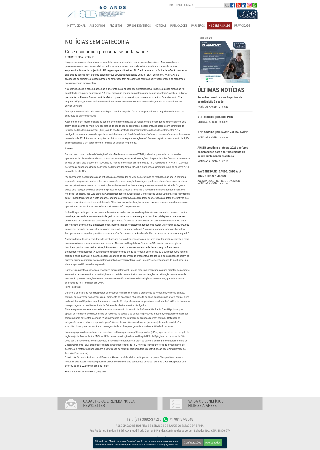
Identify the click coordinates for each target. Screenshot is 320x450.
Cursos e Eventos (138, 25)
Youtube (238, 5)
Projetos (116, 25)
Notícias (160, 25)
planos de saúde (87, 115)
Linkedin (243, 5)
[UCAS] (247, 14)
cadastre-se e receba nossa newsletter (109, 403)
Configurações (192, 442)
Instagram (249, 5)
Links (179, 5)
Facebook (232, 5)
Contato (188, 5)
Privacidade (242, 25)
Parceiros (198, 25)
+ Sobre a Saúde (219, 25)
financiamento (169, 97)
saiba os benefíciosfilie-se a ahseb (206, 403)
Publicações (178, 25)
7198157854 (254, 5)
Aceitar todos (213, 442)
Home (171, 5)
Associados (98, 25)
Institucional (76, 25)
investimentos (160, 79)
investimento (116, 344)
